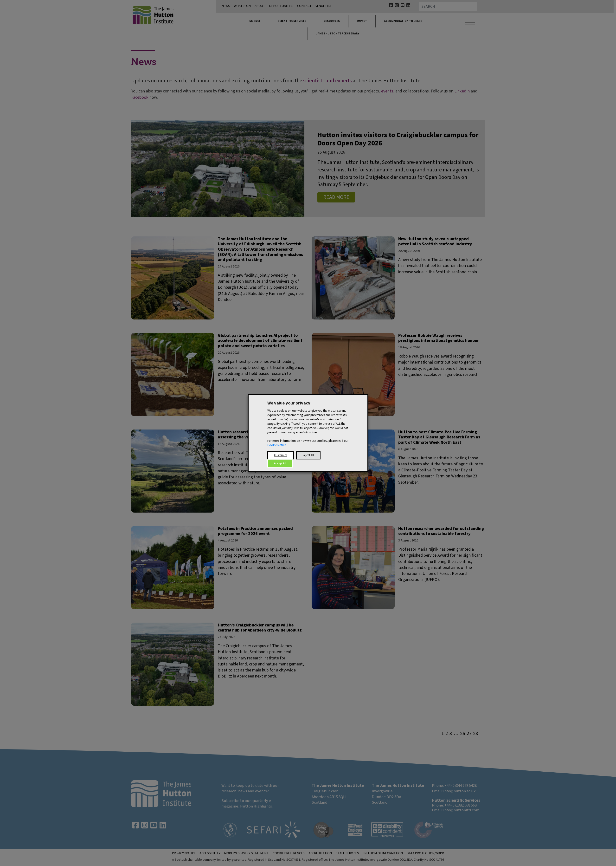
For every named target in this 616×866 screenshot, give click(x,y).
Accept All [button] (280, 463)
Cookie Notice (276, 445)
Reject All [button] (308, 455)
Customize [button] (280, 455)
